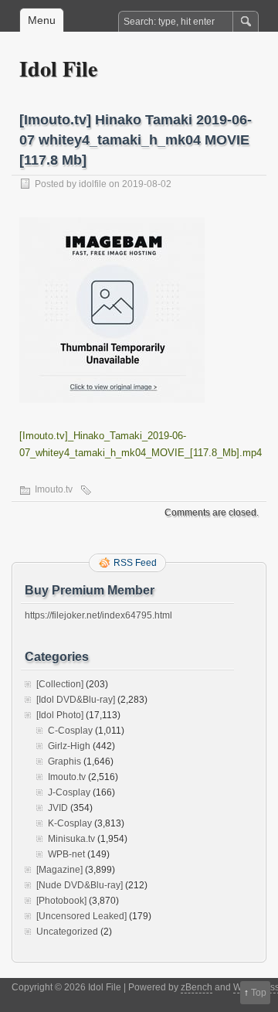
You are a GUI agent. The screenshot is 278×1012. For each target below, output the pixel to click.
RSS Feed (135, 562)
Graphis (64, 761)
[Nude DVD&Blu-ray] (79, 885)
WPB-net (66, 854)
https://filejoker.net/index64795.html (98, 615)
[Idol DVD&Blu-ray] (75, 699)
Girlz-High (69, 746)
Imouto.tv (54, 489)
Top (258, 992)
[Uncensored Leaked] (81, 916)
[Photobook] (61, 900)
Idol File (58, 68)
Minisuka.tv (71, 838)
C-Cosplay (70, 730)
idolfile (93, 184)
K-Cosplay (70, 823)
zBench (196, 987)
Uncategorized (67, 931)
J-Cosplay (69, 792)
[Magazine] (59, 869)
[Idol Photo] (59, 715)
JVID (58, 807)
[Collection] (59, 684)
